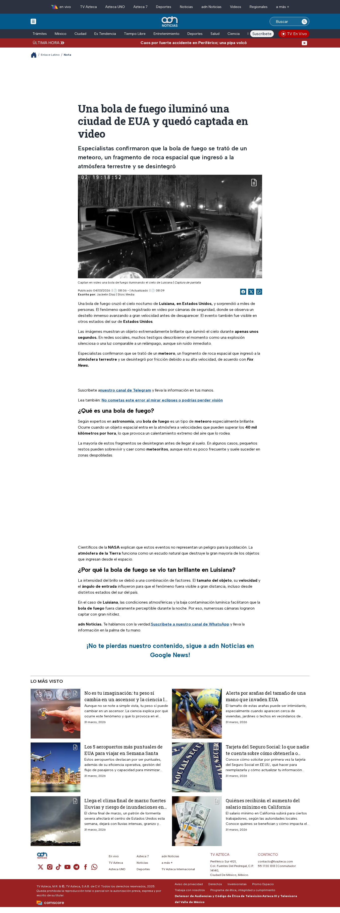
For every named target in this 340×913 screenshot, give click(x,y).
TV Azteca (88, 7)
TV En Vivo (297, 33)
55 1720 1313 (266, 866)
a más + (282, 7)
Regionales (259, 7)
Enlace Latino (50, 55)
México (60, 34)
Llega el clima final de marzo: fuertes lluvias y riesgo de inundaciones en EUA (125, 804)
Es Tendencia (105, 34)
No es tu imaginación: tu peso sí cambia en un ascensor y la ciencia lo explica (125, 696)
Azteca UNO (115, 7)
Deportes (163, 7)
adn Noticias (211, 7)
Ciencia (233, 34)
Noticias (186, 7)
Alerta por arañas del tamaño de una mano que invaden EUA (266, 696)
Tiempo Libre (135, 34)
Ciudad (80, 34)
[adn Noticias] (170, 21)
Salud (215, 34)
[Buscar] (304, 21)
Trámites (40, 34)
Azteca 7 (140, 7)
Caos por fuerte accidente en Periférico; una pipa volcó (176, 42)
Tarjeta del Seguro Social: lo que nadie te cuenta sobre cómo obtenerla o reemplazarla (267, 750)
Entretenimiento (166, 34)
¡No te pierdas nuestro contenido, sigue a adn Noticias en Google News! (170, 650)
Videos (235, 7)
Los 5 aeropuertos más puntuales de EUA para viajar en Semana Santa (123, 750)
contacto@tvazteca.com (275, 861)
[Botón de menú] (33, 21)
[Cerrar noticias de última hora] (304, 43)
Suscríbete (262, 33)
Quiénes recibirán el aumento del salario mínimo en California (263, 804)
